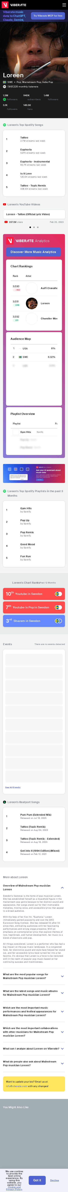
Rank (15, 276)
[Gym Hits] (13, 509)
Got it (37, 1180)
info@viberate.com (16, 1088)
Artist (28, 276)
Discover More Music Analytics (33, 252)
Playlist (16, 423)
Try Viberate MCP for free (48, 15)
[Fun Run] (13, 557)
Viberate (14, 5)
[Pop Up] (13, 521)
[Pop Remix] (13, 533)
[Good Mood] (13, 545)
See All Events (12, 789)
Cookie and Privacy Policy (14, 1188)
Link (35, 432)
